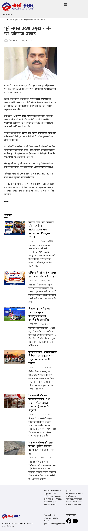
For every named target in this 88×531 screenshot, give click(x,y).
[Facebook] (68, 521)
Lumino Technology (8, 526)
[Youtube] (75, 521)
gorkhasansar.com (19, 523)
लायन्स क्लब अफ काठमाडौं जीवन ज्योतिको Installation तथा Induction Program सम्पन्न (41, 229)
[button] (65, 4)
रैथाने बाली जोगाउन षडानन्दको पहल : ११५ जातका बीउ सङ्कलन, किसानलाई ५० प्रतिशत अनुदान (40, 403)
